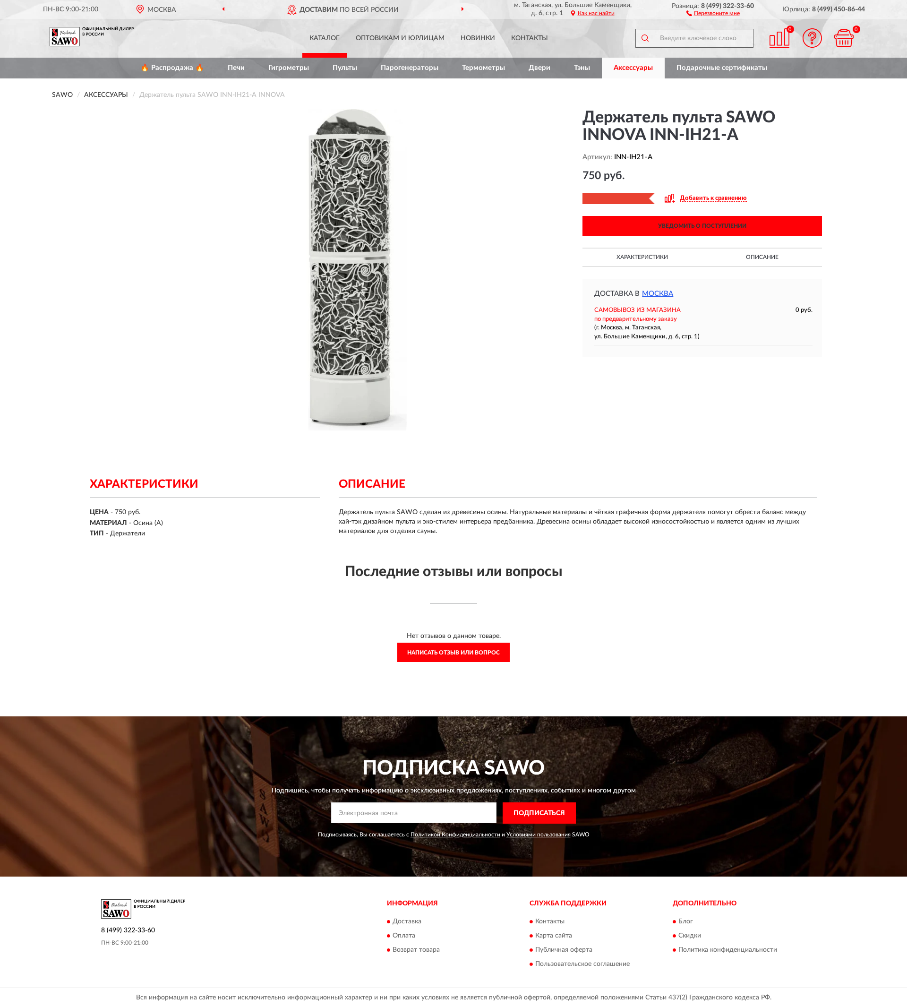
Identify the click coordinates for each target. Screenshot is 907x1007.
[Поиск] (644, 38)
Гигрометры (288, 67)
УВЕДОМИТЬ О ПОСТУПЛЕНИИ (702, 226)
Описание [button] (762, 257)
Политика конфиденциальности (727, 950)
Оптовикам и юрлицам (400, 38)
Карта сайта (553, 936)
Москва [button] (657, 293)
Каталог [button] (324, 38)
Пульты (345, 67)
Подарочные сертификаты (721, 67)
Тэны (582, 67)
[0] (844, 38)
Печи (236, 67)
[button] (713, 13)
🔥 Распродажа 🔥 (172, 67)
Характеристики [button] (642, 257)
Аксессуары (633, 67)
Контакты (529, 38)
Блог (685, 922)
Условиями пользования (538, 834)
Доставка (407, 922)
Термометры (483, 67)
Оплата (404, 936)
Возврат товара (416, 950)
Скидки (689, 936)
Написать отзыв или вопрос (453, 652)
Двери (539, 67)
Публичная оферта (563, 950)
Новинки (478, 38)
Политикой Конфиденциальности (455, 834)
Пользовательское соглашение (582, 964)
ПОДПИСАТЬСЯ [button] (539, 813)
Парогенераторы (409, 67)
